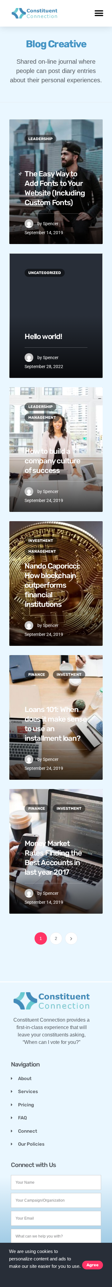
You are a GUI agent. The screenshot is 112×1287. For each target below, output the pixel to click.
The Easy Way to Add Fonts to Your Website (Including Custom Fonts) (55, 188)
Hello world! (43, 336)
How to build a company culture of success (52, 461)
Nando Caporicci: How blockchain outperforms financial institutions (52, 585)
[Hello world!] (56, 315)
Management (42, 417)
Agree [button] (92, 1265)
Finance (36, 674)
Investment (40, 540)
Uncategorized (44, 273)
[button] (10, 1274)
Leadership (40, 139)
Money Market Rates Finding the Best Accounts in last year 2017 (53, 858)
